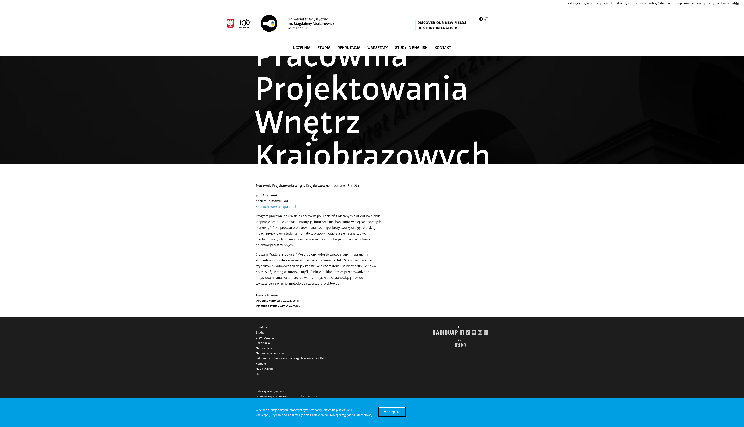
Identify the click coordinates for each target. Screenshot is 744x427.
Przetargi (709, 3)
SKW (699, 3)
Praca (670, 3)
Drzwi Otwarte (265, 338)
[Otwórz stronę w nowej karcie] (441, 25)
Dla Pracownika (685, 3)
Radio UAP (445, 332)
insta (480, 332)
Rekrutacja (349, 47)
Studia (323, 47)
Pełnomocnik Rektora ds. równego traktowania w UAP (291, 358)
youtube (474, 332)
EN (257, 374)
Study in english (411, 47)
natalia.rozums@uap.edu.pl (276, 207)
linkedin (486, 332)
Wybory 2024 (656, 3)
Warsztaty (377, 47)
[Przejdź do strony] (304, 23)
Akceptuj (392, 412)
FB (462, 332)
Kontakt (443, 47)
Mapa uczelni (604, 3)
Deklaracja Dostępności (580, 3)
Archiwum (723, 3)
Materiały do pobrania (270, 353)
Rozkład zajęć (622, 3)
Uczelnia (301, 47)
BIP (735, 4)
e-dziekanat (639, 3)
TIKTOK (468, 332)
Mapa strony (264, 348)
